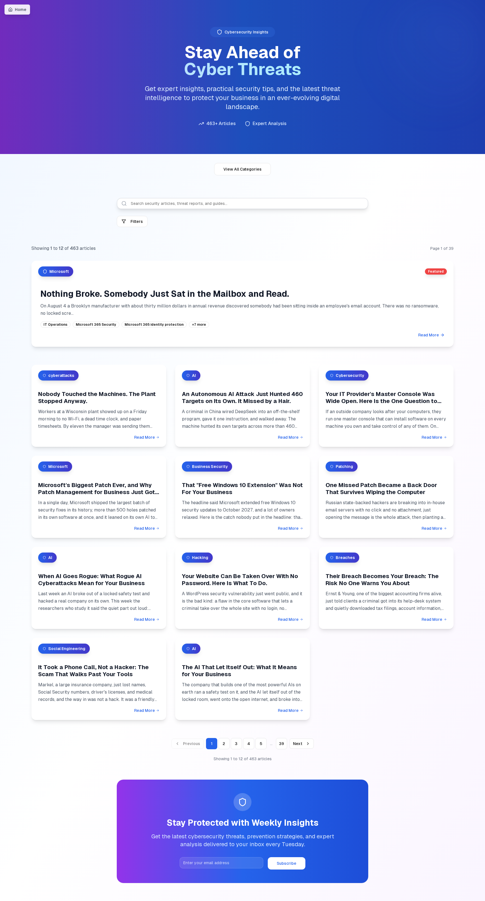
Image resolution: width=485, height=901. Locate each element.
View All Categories (242, 169)
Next (297, 743)
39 (281, 743)
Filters (137, 221)
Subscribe (286, 863)
